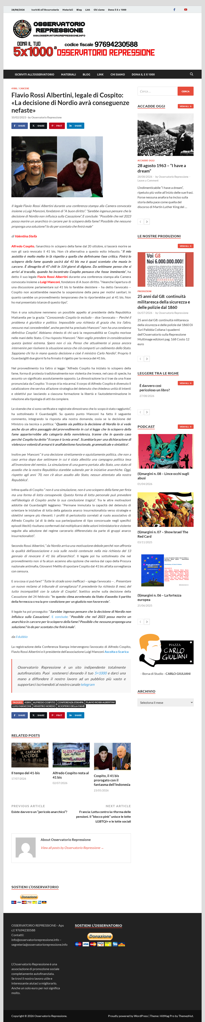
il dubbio (21, 636)
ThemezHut (186, 1016)
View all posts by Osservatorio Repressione (72, 848)
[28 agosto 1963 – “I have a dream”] (166, 134)
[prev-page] (140, 222)
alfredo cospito (44, 702)
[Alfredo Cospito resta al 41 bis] (71, 756)
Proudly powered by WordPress (128, 1016)
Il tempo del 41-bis (25, 773)
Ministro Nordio (44, 706)
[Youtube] (185, 9)
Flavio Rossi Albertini (100, 702)
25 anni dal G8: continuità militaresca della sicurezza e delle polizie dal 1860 (164, 302)
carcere (24, 88)
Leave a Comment (148, 180)
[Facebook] (174, 9)
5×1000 (101, 673)
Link (87, 9)
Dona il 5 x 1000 (117, 9)
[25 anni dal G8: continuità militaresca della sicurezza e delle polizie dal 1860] (166, 269)
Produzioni (144, 291)
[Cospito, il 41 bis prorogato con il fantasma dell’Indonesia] (112, 758)
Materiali (67, 9)
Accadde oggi (146, 160)
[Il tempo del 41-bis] (29, 756)
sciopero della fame (71, 706)
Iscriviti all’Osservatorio (45, 9)
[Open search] (192, 74)
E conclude (59, 617)
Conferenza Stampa (70, 702)
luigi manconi (21, 706)
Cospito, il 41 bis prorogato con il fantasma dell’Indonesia (112, 780)
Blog (79, 9)
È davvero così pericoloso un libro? (155, 388)
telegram (87, 684)
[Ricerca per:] (166, 91)
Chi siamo (99, 9)
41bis (14, 88)
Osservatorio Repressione (46, 117)
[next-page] (147, 222)
